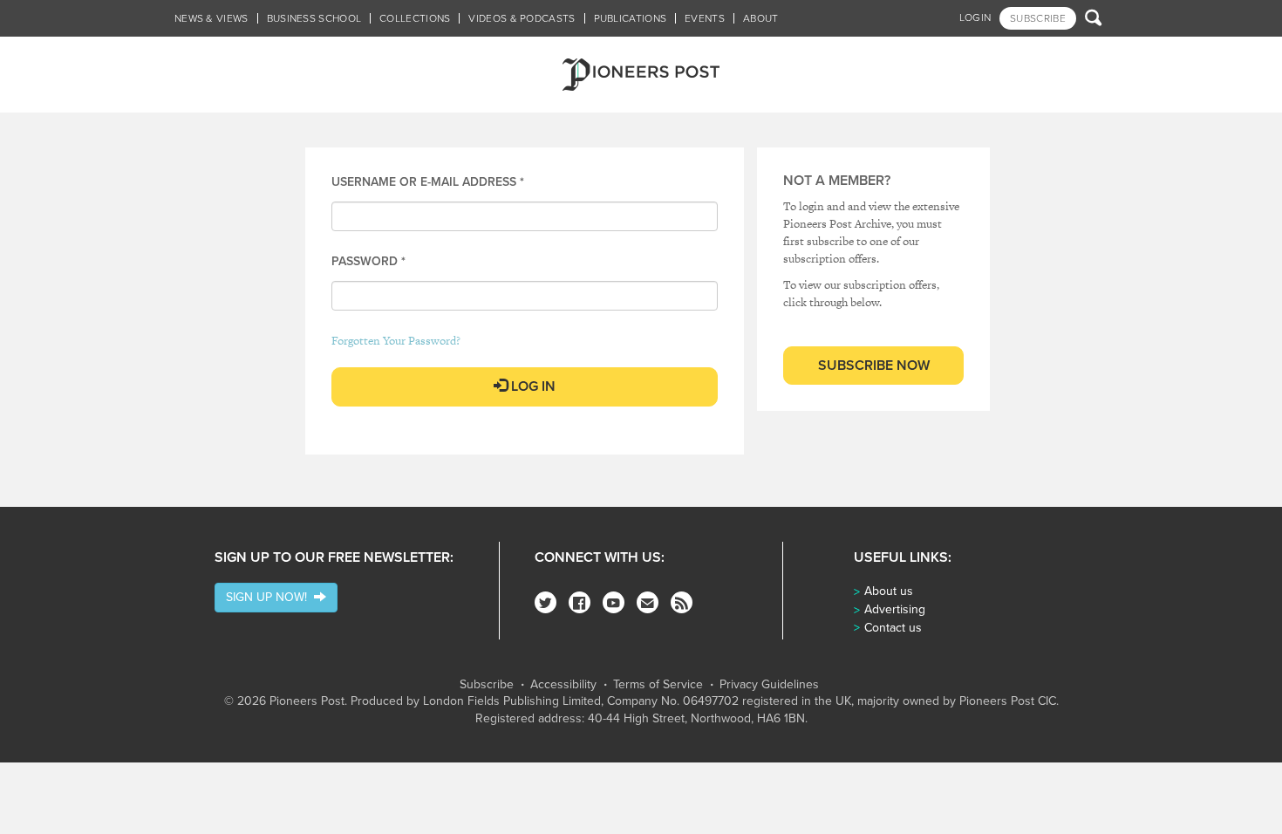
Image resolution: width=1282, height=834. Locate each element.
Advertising (894, 609)
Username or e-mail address (427, 181)
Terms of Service (658, 685)
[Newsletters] (647, 602)
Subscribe (487, 685)
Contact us (893, 627)
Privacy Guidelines (769, 685)
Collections (414, 18)
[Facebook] (579, 602)
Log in (532, 386)
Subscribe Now (874, 365)
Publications (630, 18)
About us (888, 591)
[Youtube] (613, 602)
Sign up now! (270, 597)
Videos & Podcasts (521, 18)
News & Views (211, 18)
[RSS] (681, 602)
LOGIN (975, 17)
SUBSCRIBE (1038, 18)
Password (368, 261)
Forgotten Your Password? (395, 340)
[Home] (641, 75)
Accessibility (563, 685)
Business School (314, 18)
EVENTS (705, 18)
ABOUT (761, 18)
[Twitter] (545, 602)
